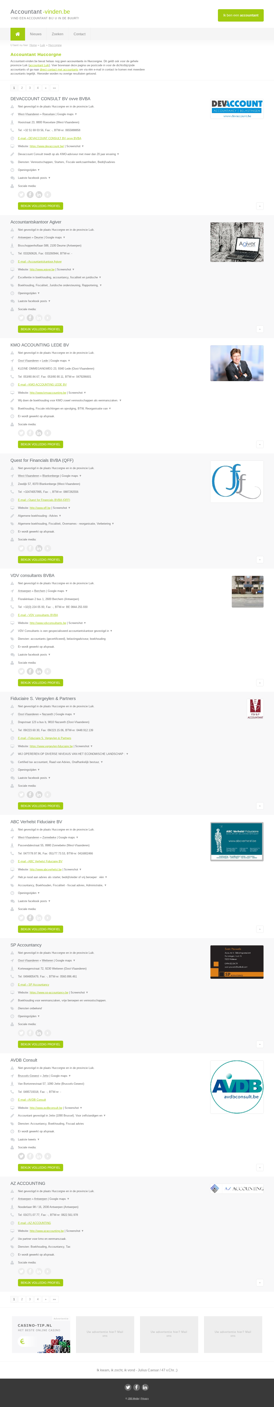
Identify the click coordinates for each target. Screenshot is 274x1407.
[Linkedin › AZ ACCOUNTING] (39, 1271)
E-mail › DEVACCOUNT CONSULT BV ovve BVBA (49, 138)
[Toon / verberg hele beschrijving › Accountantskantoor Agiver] (84, 277)
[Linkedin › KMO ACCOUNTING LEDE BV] (39, 433)
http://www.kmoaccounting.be (48, 392)
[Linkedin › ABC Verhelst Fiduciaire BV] (39, 917)
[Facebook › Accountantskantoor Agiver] (30, 317)
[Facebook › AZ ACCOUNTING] (30, 1271)
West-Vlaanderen (28, 114)
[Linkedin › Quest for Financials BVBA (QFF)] (39, 548)
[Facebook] (136, 1387)
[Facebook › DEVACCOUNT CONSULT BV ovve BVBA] (30, 194)
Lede (45, 360)
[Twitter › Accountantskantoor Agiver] (21, 317)
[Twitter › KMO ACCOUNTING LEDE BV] (21, 433)
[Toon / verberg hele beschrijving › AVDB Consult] (84, 1116)
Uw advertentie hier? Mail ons (105, 1333)
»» (54, 87)
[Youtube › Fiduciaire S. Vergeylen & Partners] (47, 794)
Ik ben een (240, 15)
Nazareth (47, 714)
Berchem (39, 591)
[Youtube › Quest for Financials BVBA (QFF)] (47, 548)
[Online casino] (44, 1335)
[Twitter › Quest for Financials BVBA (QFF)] (21, 548)
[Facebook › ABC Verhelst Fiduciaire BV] (30, 917)
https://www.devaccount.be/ (47, 146)
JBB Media (133, 1398)
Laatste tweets (29, 1139)
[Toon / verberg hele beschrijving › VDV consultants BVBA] (84, 631)
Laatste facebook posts (34, 177)
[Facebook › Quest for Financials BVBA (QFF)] (30, 548)
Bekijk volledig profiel (40, 206)
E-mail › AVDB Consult (32, 1099)
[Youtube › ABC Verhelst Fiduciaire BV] (47, 917)
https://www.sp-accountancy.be (49, 992)
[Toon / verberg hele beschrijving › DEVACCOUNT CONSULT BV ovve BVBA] (84, 154)
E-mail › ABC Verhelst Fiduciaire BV (40, 861)
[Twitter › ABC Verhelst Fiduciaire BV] (21, 917)
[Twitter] (128, 1387)
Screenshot (75, 146)
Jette (45, 1075)
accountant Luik (39, 65)
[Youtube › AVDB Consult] (47, 1156)
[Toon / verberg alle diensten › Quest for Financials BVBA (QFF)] (84, 524)
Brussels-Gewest (28, 1075)
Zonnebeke (49, 837)
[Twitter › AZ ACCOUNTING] (21, 1271)
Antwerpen (24, 237)
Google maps (67, 114)
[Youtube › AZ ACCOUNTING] (47, 1271)
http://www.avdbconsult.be (46, 1107)
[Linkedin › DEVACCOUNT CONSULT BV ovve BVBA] (39, 194)
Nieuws (36, 34)
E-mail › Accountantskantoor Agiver (40, 261)
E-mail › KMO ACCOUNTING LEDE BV (42, 384)
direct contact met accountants (59, 69)
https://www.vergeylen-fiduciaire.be (51, 746)
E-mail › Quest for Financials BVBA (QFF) (44, 500)
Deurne (38, 237)
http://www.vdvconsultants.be (48, 623)
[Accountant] (17, 34)
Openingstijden (29, 170)
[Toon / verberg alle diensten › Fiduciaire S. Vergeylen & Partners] (84, 762)
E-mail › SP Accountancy (33, 984)
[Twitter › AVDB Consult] (21, 1156)
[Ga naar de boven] (260, 206)
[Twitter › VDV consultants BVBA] (21, 671)
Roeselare (48, 114)
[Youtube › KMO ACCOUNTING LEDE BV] (47, 433)
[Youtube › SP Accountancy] (47, 1033)
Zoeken (57, 34)
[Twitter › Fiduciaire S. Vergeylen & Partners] (21, 794)
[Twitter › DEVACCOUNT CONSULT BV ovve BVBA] (21, 194)
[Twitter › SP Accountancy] (21, 1033)
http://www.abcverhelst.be (46, 869)
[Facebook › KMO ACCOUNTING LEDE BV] (30, 433)
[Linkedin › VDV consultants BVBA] (39, 671)
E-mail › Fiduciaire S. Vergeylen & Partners (44, 738)
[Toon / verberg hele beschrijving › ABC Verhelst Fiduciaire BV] (84, 877)
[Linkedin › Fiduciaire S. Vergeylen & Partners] (39, 794)
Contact (79, 34)
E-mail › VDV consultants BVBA (38, 615)
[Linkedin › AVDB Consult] (39, 1156)
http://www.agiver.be (42, 269)
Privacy (145, 1398)
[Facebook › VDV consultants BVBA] (30, 671)
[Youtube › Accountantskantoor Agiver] (47, 317)
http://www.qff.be (40, 507)
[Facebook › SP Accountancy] (30, 1033)
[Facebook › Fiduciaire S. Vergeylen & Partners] (30, 794)
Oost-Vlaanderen (28, 360)
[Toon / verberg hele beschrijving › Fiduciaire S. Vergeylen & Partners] (84, 754)
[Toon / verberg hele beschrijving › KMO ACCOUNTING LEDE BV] (84, 400)
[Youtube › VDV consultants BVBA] (47, 671)
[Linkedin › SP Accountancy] (39, 1033)
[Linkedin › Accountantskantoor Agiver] (39, 317)
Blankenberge (50, 475)
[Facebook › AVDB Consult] (30, 1156)
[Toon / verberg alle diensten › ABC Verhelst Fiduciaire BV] (84, 885)
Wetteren (47, 960)
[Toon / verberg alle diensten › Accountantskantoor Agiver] (84, 285)
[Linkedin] (145, 1387)
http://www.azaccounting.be (47, 1230)
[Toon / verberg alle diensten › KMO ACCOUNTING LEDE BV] (84, 408)
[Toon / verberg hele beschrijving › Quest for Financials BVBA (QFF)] (84, 516)
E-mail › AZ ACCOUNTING (34, 1223)
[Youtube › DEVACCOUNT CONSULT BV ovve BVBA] (47, 194)
